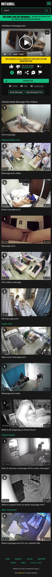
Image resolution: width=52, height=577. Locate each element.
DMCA (23, 563)
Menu (49, 3)
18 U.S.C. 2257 (36, 563)
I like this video (11, 66)
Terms (13, 563)
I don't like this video (18, 66)
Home (7, 559)
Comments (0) (33, 72)
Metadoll (10, 3)
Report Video (40, 72)
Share (26, 72)
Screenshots (19, 72)
